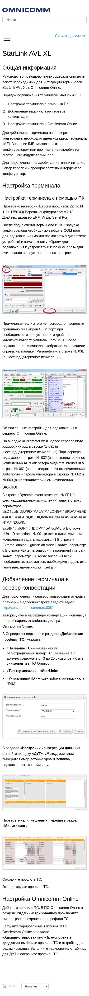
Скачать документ (71, 36)
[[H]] (53, 9)
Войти (12, 986)
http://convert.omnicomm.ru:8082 (28, 608)
